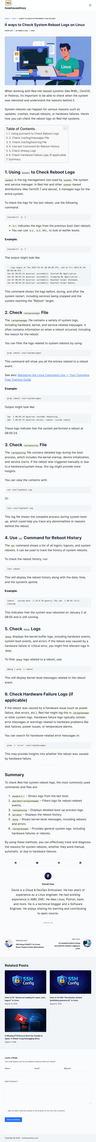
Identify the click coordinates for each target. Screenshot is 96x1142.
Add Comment (11, 1081)
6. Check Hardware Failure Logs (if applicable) (37, 155)
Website (67, 1068)
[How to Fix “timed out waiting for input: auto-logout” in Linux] (25, 982)
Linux (33, 31)
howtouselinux (15, 8)
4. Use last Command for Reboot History (34, 146)
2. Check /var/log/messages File (29, 137)
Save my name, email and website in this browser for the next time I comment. (36, 1111)
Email (37, 1068)
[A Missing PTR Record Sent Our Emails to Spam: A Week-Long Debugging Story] (25, 1020)
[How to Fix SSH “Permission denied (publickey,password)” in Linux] (70, 982)
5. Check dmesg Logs (22, 150)
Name (8, 1068)
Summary (14, 159)
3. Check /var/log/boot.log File (28, 142)
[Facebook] (15, 863)
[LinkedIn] (80, 863)
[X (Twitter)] (37, 863)
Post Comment (13, 1119)
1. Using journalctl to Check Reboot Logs (34, 133)
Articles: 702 (48, 923)
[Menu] (90, 5)
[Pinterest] (59, 863)
